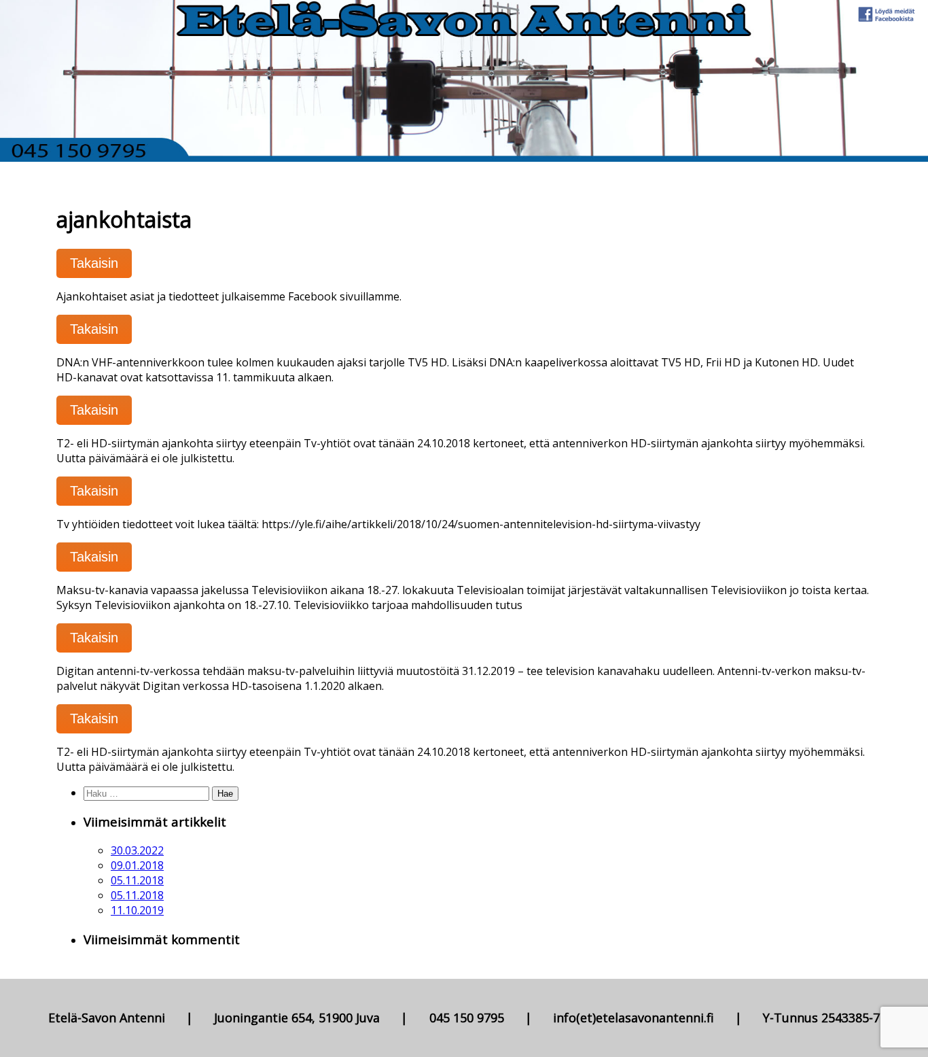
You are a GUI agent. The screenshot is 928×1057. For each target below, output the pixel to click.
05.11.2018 (137, 880)
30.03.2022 (137, 850)
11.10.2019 (137, 910)
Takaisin (94, 263)
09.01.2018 (137, 865)
